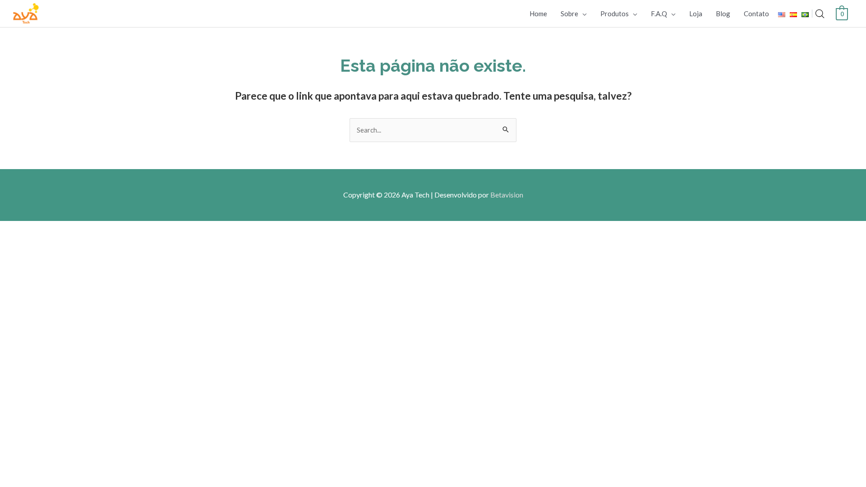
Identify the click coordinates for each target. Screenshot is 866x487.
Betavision (506, 194)
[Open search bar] (820, 13)
